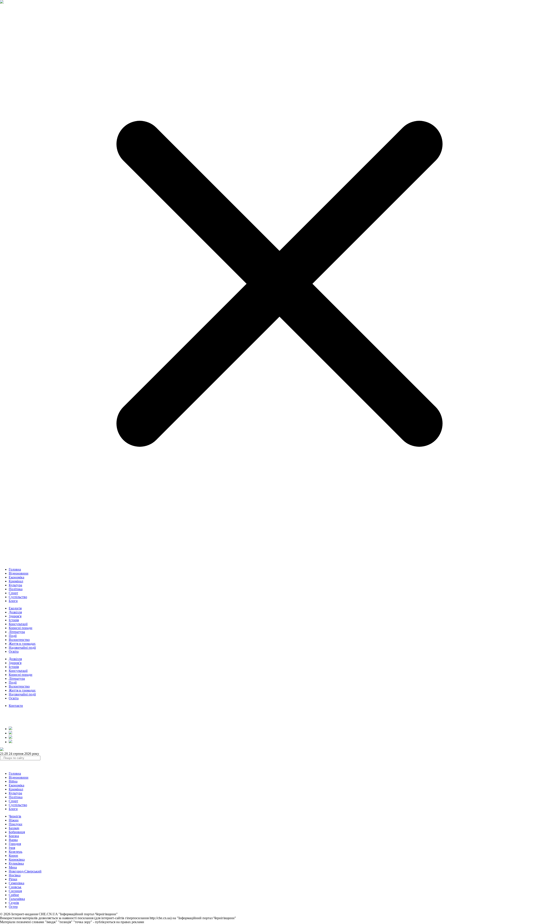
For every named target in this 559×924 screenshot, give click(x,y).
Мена (13, 867)
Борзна (14, 836)
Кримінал (16, 581)
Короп (13, 855)
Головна (15, 569)
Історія (14, 620)
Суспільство (18, 597)
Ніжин (14, 820)
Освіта (14, 651)
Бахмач (14, 828)
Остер (13, 907)
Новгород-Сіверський (25, 871)
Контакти (16, 705)
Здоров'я (15, 616)
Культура (15, 585)
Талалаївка (17, 899)
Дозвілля (15, 612)
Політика (15, 589)
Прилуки (15, 824)
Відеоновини (18, 573)
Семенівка (16, 883)
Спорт (13, 593)
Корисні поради (20, 628)
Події (13, 636)
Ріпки (13, 879)
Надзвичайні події (22, 647)
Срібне (14, 895)
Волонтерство (19, 640)
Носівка (15, 875)
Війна (13, 781)
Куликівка (16, 863)
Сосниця (15, 891)
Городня (15, 844)
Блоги (13, 601)
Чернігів (15, 816)
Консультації (18, 624)
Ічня (12, 848)
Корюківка (17, 859)
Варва (13, 840)
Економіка (16, 577)
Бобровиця (17, 832)
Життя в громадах (22, 643)
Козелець (15, 851)
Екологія (15, 608)
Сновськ (15, 887)
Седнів (14, 903)
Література (17, 632)
